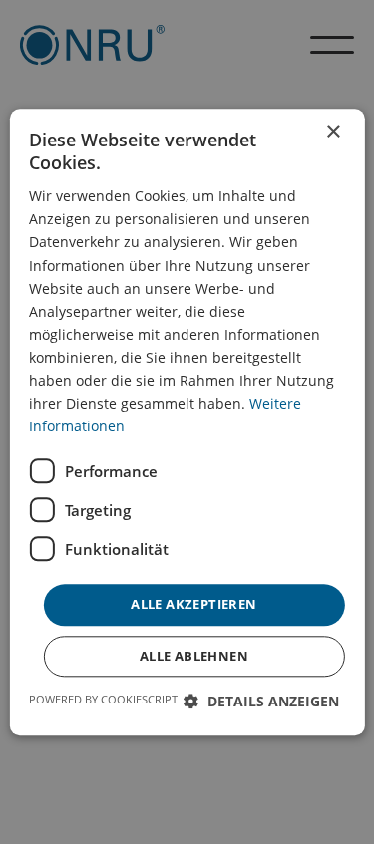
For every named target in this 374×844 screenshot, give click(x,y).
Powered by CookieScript (103, 699)
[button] (261, 701)
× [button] (332, 132)
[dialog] (187, 422)
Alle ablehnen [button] (194, 656)
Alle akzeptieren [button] (193, 605)
